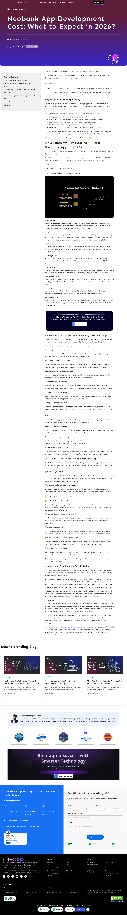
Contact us (75, 497)
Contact (80, 909)
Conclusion (8, 105)
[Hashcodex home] (22, 2)
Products (43, 2)
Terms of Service (92, 864)
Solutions (52, 2)
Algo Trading (90, 871)
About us (50, 862)
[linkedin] (8, 876)
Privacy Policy (91, 862)
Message (71, 822)
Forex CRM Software (92, 873)
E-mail (98, 805)
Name (70, 805)
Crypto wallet (109, 871)
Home (10, 9)
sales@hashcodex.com (13, 892)
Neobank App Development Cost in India (18, 102)
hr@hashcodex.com (54, 892)
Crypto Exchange (52, 871)
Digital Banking (71, 871)
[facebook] (4, 876)
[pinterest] (21, 876)
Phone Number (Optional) (75, 813)
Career (68, 862)
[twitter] (12, 876)
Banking (24, 9)
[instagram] (17, 876)
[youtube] (25, 876)
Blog (16, 9)
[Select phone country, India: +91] (70, 817)
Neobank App (70, 873)
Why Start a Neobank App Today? (16, 80)
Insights (71, 2)
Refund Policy (110, 862)
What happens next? (12, 801)
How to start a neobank (100, 138)
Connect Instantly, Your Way (16, 821)
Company (62, 2)
